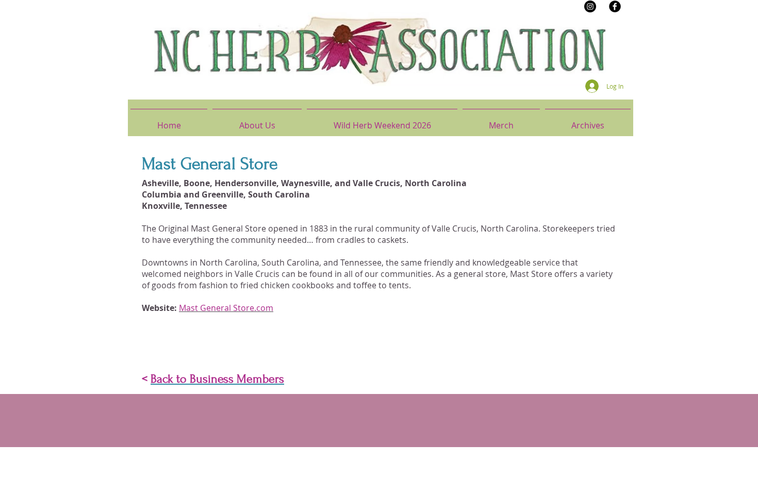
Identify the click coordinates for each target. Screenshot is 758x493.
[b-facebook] (615, 6)
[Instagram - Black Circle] (590, 6)
